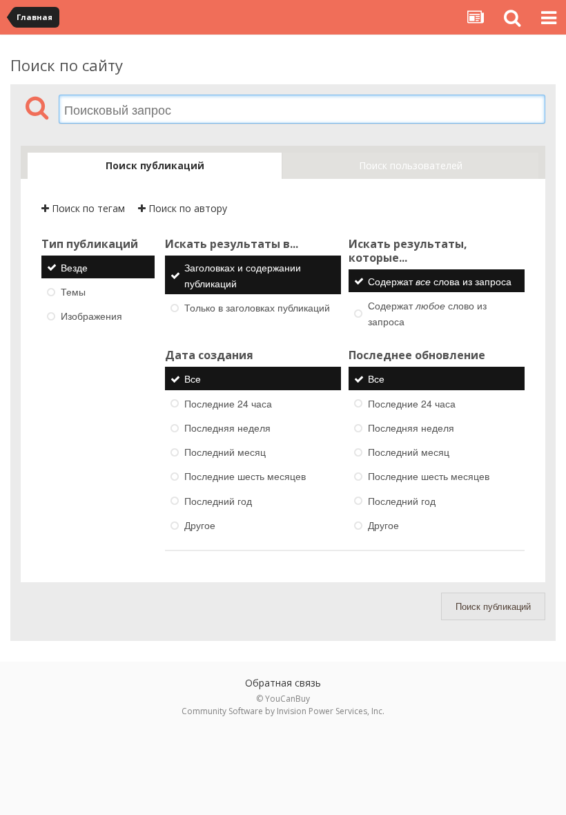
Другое (199, 525)
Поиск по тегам (87, 208)
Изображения (91, 316)
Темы (73, 291)
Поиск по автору (186, 208)
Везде (74, 267)
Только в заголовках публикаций (257, 307)
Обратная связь (283, 682)
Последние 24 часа (228, 403)
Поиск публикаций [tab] (155, 165)
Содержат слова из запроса (439, 281)
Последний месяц (225, 452)
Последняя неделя (227, 427)
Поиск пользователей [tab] (410, 165)
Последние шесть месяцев (245, 476)
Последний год (218, 501)
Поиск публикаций (493, 606)
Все (192, 379)
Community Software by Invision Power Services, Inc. (283, 711)
